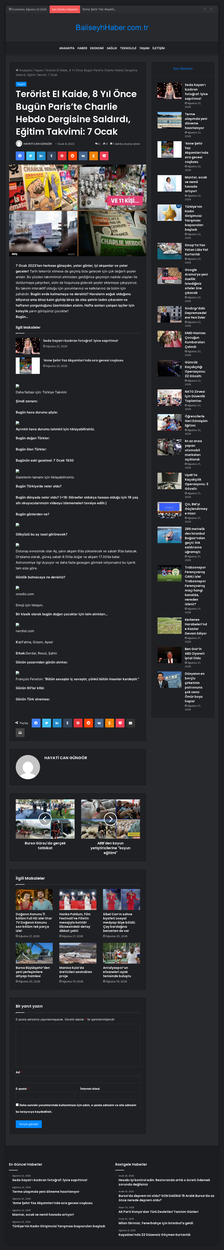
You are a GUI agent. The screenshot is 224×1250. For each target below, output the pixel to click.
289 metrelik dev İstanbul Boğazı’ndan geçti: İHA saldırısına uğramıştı (195, 540)
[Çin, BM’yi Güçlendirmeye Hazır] (170, 510)
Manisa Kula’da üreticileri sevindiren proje (75, 972)
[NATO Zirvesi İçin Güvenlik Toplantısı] (170, 397)
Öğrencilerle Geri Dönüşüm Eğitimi (196, 421)
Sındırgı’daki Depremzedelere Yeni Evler (195, 313)
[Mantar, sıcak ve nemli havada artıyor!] (170, 183)
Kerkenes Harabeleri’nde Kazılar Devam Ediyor (196, 626)
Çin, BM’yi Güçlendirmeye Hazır (196, 509)
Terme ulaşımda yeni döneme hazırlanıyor (196, 121)
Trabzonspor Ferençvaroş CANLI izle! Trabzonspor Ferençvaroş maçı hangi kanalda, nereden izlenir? (195, 585)
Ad (19, 1072)
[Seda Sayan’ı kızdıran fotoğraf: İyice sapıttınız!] (28, 346)
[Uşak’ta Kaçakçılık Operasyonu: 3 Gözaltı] (170, 481)
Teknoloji (128, 48)
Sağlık (112, 48)
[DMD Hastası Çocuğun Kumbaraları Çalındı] (170, 339)
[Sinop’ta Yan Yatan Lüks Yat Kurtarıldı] (170, 251)
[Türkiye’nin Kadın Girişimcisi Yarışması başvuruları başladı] (170, 212)
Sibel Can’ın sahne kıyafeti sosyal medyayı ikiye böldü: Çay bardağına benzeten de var (119, 922)
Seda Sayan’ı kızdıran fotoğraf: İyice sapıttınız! (80, 340)
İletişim (158, 48)
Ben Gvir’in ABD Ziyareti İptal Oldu (195, 653)
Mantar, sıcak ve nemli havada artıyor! (196, 184)
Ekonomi (97, 48)
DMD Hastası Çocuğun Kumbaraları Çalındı (195, 340)
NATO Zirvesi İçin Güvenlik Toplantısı (195, 396)
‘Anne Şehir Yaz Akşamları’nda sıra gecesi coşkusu (116, 9)
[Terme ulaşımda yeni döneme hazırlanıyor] (170, 120)
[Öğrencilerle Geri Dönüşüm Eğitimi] (170, 422)
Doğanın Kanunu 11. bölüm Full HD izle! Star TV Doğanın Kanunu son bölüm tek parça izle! (34, 922)
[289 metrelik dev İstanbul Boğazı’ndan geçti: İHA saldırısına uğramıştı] (170, 535)
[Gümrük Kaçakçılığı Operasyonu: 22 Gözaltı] (170, 368)
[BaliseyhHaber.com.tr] (112, 27)
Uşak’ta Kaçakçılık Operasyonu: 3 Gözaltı (196, 482)
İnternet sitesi (90, 1088)
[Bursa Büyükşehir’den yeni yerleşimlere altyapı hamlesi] (34, 953)
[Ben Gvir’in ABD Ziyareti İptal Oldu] (170, 655)
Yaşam (144, 48)
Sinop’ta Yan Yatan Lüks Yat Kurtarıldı (196, 249)
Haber (82, 48)
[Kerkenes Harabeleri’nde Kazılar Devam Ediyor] (170, 625)
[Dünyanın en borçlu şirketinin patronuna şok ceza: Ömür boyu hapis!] (170, 679)
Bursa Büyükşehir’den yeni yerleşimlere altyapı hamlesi (33, 972)
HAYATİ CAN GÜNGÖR (38, 143)
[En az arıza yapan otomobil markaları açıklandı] (170, 447)
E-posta (22, 1088)
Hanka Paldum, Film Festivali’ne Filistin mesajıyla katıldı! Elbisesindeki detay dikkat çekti (75, 922)
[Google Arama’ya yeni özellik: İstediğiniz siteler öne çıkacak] (170, 276)
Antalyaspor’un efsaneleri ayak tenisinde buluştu (117, 972)
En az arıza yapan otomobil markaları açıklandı (193, 450)
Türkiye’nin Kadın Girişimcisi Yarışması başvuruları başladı (194, 218)
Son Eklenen (183, 68)
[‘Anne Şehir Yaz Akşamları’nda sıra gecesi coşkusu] (28, 365)
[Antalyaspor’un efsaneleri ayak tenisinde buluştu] (121, 953)
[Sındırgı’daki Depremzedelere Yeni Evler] (170, 314)
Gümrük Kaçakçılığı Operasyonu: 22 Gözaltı (195, 369)
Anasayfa (66, 48)
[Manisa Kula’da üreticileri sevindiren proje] (77, 953)
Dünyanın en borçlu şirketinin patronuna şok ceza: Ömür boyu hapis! (195, 687)
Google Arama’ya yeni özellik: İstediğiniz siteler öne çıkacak (196, 281)
